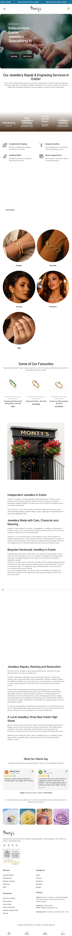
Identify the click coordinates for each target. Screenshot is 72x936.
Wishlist (45, 934)
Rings (19, 396)
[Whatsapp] (16, 845)
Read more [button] (8, 787)
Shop (9, 934)
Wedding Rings (13, 398)
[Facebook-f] (4, 845)
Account (27, 934)
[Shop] (9, 932)
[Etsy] (12, 845)
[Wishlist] (45, 932)
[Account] (27, 932)
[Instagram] (8, 845)
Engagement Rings (10, 396)
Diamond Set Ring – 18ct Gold (13, 401)
